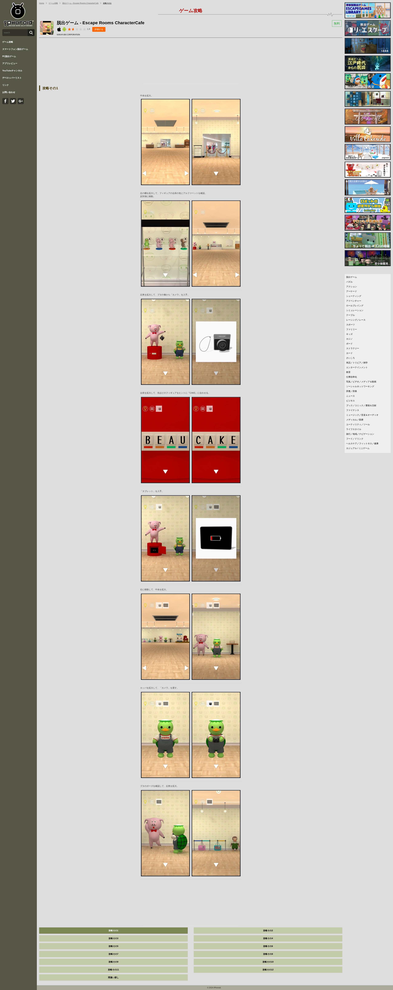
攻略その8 (268, 954)
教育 (348, 372)
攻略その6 (268, 946)
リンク (5, 85)
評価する (99, 29)
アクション (351, 286)
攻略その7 (113, 954)
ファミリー (351, 329)
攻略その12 (268, 969)
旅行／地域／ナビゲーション (360, 434)
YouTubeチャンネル (12, 70)
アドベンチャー (353, 301)
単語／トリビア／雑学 (357, 362)
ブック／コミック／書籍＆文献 (361, 405)
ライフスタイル (353, 429)
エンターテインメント (357, 367)
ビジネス (350, 400)
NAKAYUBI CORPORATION (68, 35)
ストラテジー (352, 348)
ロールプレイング (354, 305)
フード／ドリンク (354, 438)
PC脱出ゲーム (9, 56)
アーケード (351, 291)
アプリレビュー (9, 63)
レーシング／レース (356, 320)
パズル (349, 282)
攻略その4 (268, 938)
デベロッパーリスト (12, 78)
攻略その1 (107, 3)
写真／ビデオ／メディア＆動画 (361, 381)
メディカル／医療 (354, 419)
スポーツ (350, 324)
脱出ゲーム (351, 277)
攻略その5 (113, 946)
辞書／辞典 (351, 391)
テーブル (350, 315)
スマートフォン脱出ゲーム (15, 49)
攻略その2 (268, 930)
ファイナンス (352, 410)
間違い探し (113, 977)
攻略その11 (113, 969)
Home (41, 3)
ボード (349, 343)
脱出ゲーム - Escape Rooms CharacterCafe (80, 3)
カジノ (349, 339)
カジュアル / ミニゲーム (358, 448)
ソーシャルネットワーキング (360, 386)
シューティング (353, 296)
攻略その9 (113, 962)
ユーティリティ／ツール (358, 424)
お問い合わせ (8, 92)
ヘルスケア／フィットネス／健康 (362, 443)
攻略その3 (113, 938)
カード (349, 353)
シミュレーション (354, 310)
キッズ (349, 334)
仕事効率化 (351, 377)
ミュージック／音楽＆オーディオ (362, 415)
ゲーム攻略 (7, 42)
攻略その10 (268, 962)
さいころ (350, 358)
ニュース (350, 396)
